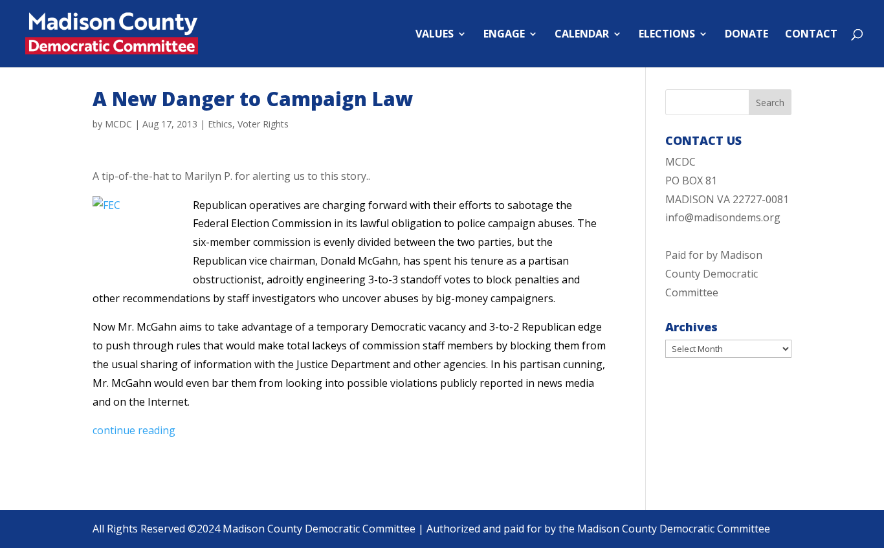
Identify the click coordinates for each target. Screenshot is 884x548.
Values (434, 35)
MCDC (118, 124)
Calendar (582, 35)
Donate (746, 35)
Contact (811, 35)
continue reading (134, 430)
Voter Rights (263, 124)
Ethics (220, 124)
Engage (504, 35)
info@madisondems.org (722, 217)
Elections (667, 35)
